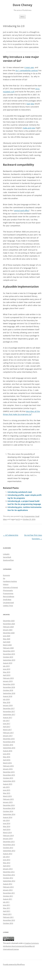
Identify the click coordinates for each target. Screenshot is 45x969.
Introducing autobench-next (20, 492)
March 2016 (7, 763)
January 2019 (7, 681)
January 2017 (7, 736)
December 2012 (8, 872)
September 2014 (9, 814)
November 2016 (9, 742)
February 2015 (8, 799)
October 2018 (8, 690)
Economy (6, 575)
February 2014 (8, 835)
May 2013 (6, 863)
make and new (29, 128)
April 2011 (6, 911)
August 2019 (7, 663)
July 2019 (6, 666)
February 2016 (8, 766)
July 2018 (6, 699)
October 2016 (8, 745)
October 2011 (8, 896)
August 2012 (7, 884)
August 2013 (7, 854)
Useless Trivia (8, 605)
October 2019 (8, 657)
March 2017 (7, 729)
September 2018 (9, 693)
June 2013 (6, 860)
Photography (8, 590)
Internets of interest (10, 587)
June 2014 (6, 823)
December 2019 (8, 651)
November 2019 (9, 654)
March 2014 (7, 832)
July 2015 (6, 787)
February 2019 (8, 678)
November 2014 (9, 808)
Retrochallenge (8, 596)
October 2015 (8, 778)
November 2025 (9, 624)
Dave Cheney (22, 5)
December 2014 (8, 805)
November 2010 (9, 920)
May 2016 (6, 757)
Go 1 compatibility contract (27, 70)
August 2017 (7, 717)
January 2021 (7, 630)
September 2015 (9, 781)
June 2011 (6, 905)
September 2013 (9, 850)
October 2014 (8, 811)
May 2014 (6, 826)
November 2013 (9, 844)
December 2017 (8, 708)
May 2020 (6, 639)
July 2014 (6, 820)
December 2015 (8, 772)
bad (28, 103)
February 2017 (8, 732)
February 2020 (8, 648)
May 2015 (6, 793)
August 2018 (7, 696)
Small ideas (7, 599)
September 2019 (9, 660)
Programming (29, 516)
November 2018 (9, 687)
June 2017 (6, 723)
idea (32, 103)
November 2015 (9, 775)
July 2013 (6, 857)
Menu (22, 17)
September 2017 (9, 714)
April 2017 (6, 726)
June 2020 (6, 636)
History (5, 584)
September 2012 (9, 881)
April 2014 (6, 829)
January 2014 (7, 838)
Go (22, 516)
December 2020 (8, 633)
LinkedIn (6, 554)
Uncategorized (8, 602)
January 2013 (7, 869)
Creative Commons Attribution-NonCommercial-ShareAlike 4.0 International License (21, 946)
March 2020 (7, 645)
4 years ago (29, 67)
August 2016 (7, 751)
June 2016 (6, 754)
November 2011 (9, 893)
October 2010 (8, 923)
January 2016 (7, 769)
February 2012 (8, 887)
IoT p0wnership (10, 535)
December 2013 (8, 841)
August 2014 (7, 817)
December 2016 (8, 739)
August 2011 (7, 899)
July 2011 (6, 902)
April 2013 (6, 866)
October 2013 (8, 847)
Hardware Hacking (10, 581)
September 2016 (9, 748)
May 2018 (6, 702)
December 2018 (8, 684)
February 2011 (8, 917)
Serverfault (7, 557)
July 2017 (6, 720)
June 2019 (6, 669)
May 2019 (6, 672)
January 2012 (7, 890)
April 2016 (6, 760)
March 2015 (7, 796)
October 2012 (8, 878)
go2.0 (18, 519)
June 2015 (6, 790)
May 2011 (6, 908)
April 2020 (6, 642)
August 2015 (7, 784)
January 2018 (7, 705)
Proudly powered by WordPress (14, 964)
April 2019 (6, 675)
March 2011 (7, 914)
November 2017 (9, 711)
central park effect (21, 210)
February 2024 (8, 627)
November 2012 (9, 875)
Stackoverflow (8, 560)
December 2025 (8, 621)
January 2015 (7, 802)
